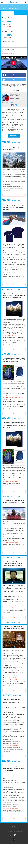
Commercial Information (13, 829)
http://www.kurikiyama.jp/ (8, 102)
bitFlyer (17, 835)
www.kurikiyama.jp (6, 86)
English (26, 2)
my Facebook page (16, 86)
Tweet (14, 79)
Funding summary (14, 135)
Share (14, 74)
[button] (2, 2)
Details (7, 13)
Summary (20, 13)
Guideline (14, 826)
